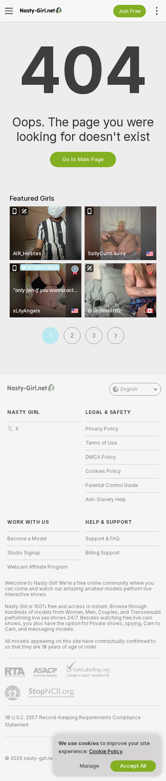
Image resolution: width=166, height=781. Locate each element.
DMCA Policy (100, 457)
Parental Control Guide (111, 485)
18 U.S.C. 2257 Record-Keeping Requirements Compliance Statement (73, 721)
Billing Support (102, 553)
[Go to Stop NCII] (52, 693)
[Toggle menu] (9, 11)
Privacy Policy (101, 429)
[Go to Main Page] (50, 10)
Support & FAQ (102, 539)
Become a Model (27, 539)
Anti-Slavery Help (105, 499)
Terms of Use (101, 443)
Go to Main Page (83, 159)
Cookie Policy (105, 751)
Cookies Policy (103, 471)
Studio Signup (23, 553)
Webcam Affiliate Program (37, 567)
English (128, 389)
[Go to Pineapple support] (13, 693)
